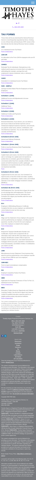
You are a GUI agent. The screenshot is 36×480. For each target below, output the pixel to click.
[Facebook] (18, 23)
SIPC (7, 413)
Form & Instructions (7, 51)
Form (2, 169)
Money (18, 351)
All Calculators (18, 358)
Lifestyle (18, 353)
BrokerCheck (10, 362)
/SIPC (7, 426)
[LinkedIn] (16, 23)
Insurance (18, 347)
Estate (18, 345)
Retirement (18, 341)
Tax (18, 349)
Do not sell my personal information (23, 393)
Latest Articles (18, 355)
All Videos (18, 357)
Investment (18, 343)
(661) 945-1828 (19, 27)
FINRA (3, 413)
